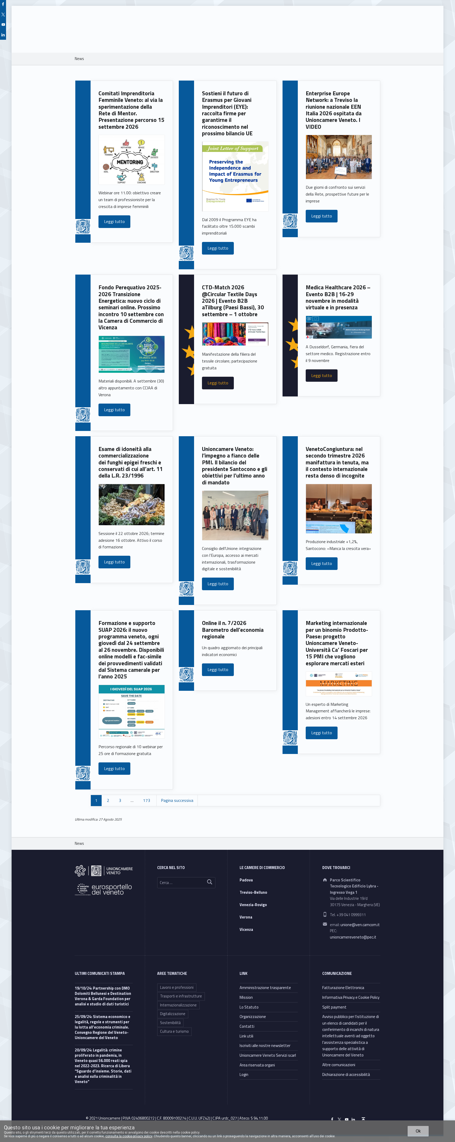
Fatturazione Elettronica (343, 988)
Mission (246, 997)
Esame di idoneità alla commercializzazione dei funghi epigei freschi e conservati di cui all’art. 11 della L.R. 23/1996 (130, 462)
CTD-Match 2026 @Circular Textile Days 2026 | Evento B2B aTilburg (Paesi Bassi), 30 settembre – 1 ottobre (233, 300)
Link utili (246, 1036)
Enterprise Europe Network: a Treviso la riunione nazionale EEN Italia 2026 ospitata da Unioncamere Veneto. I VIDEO (334, 110)
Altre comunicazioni (338, 1065)
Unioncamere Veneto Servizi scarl (268, 1055)
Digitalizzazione (172, 1014)
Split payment (334, 1007)
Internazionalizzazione (178, 1005)
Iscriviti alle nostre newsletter (265, 1045)
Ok (418, 1131)
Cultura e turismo (174, 1031)
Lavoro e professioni (177, 987)
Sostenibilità (170, 1023)
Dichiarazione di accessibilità (346, 1074)
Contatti (247, 1026)
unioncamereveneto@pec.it (353, 937)
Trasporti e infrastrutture (181, 996)
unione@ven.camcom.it (360, 925)
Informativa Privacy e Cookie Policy (350, 997)
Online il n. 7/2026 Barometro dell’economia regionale (233, 630)
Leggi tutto (114, 221)
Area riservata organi (257, 1065)
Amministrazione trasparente (265, 988)
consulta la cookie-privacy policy (128, 1136)
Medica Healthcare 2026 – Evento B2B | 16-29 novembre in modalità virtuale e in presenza (338, 297)
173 (146, 800)
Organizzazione (253, 1017)
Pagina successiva (177, 800)
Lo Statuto (249, 1007)
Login (244, 1074)
